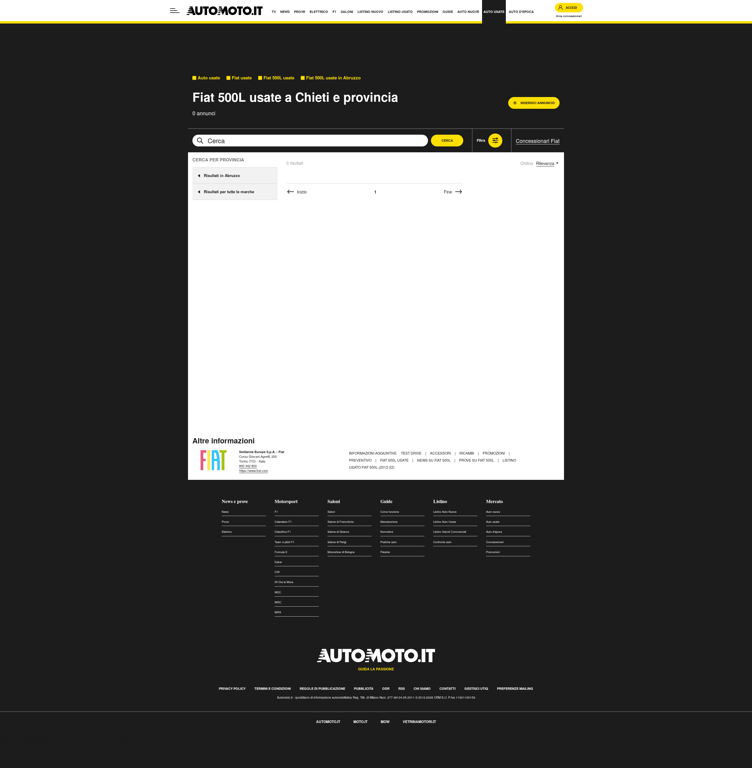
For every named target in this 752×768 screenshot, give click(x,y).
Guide (386, 501)
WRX (278, 612)
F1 (276, 512)
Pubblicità (363, 688)
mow (385, 721)
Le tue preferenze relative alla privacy (92, 740)
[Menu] (175, 10)
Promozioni (494, 452)
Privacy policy (232, 688)
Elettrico (227, 532)
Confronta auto (442, 542)
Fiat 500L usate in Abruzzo (333, 78)
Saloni (334, 501)
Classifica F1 (283, 532)
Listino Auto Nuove (444, 512)
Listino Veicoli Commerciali (449, 532)
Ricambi (467, 452)
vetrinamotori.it (419, 721)
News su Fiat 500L (434, 460)
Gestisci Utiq (476, 688)
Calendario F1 (283, 522)
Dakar (278, 562)
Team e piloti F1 (284, 542)
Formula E (281, 552)
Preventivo (360, 460)
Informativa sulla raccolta (26, 740)
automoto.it (328, 721)
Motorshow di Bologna (341, 552)
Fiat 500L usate (278, 78)
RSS (401, 688)
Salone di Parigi (337, 542)
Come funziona (389, 512)
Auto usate (209, 78)
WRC (278, 602)
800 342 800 (248, 465)
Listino (440, 501)
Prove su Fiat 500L (477, 460)
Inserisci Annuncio (538, 103)
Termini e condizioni (272, 688)
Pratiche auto (388, 542)
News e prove (235, 501)
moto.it (360, 721)
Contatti (447, 688)
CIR (277, 572)
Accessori (441, 452)
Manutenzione (388, 522)
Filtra (481, 140)
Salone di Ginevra (338, 532)
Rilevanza (545, 163)
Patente (385, 552)
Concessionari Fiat (538, 140)
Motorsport (286, 501)
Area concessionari (569, 16)
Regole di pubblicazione (322, 688)
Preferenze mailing (515, 688)
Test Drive (411, 452)
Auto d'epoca (494, 532)
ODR (386, 688)
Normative (386, 532)
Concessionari (494, 542)
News (225, 512)
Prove (225, 522)
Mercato (494, 501)
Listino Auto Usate (444, 522)
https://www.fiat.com (253, 470)
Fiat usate (242, 78)
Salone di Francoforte (341, 522)
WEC (278, 592)
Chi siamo (422, 688)
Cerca (447, 140)
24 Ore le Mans (284, 582)
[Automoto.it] (225, 10)
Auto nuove (493, 512)
